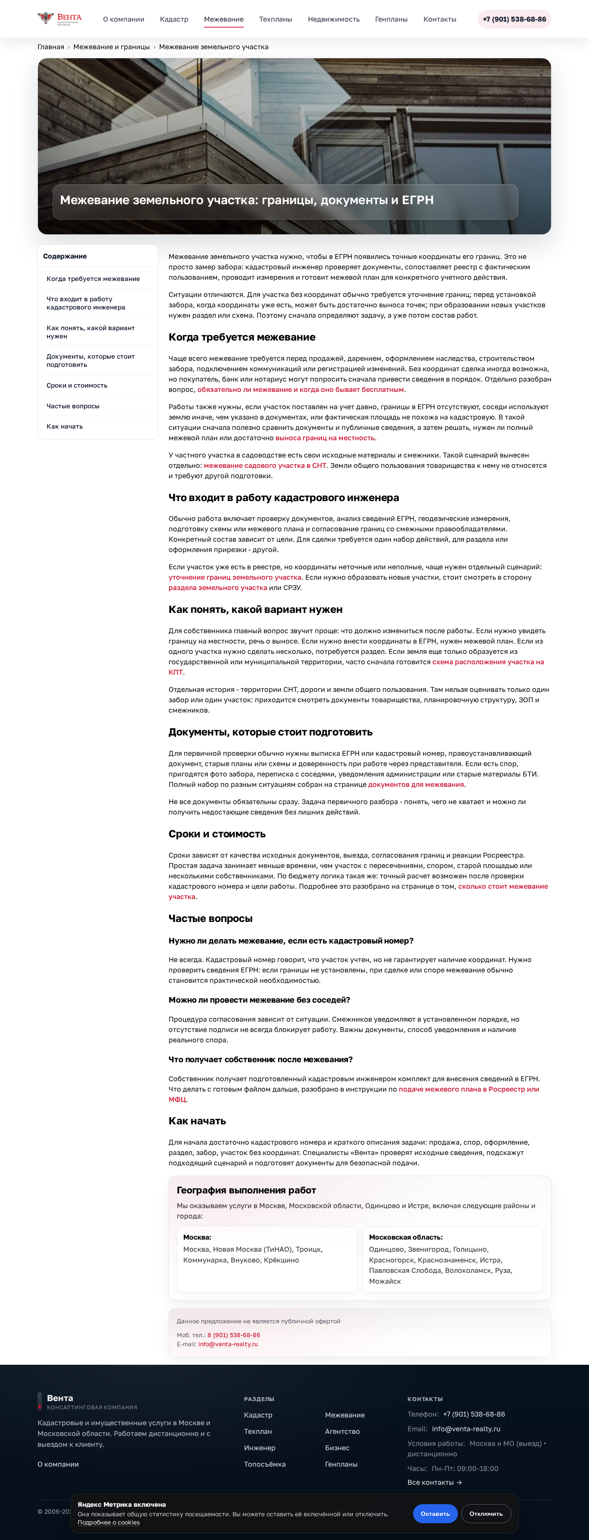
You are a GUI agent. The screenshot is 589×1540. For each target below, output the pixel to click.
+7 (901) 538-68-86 (514, 19)
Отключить (486, 1513)
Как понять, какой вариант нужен (91, 332)
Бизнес (337, 1447)
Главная (51, 46)
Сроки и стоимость (77, 385)
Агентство (342, 1431)
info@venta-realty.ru (228, 1344)
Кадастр (258, 1415)
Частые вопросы (73, 406)
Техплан (258, 1431)
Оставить (435, 1513)
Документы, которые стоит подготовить (91, 361)
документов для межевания (416, 784)
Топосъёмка (265, 1464)
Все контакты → (434, 1482)
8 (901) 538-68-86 (233, 1334)
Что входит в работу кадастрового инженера (86, 303)
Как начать (65, 426)
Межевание (345, 1415)
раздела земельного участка (218, 587)
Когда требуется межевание (93, 278)
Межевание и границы (111, 46)
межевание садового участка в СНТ (265, 465)
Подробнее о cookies (109, 1522)
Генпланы (341, 1464)
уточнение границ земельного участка (235, 577)
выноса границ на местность (325, 437)
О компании (58, 1464)
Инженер (260, 1447)
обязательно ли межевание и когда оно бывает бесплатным (300, 389)
